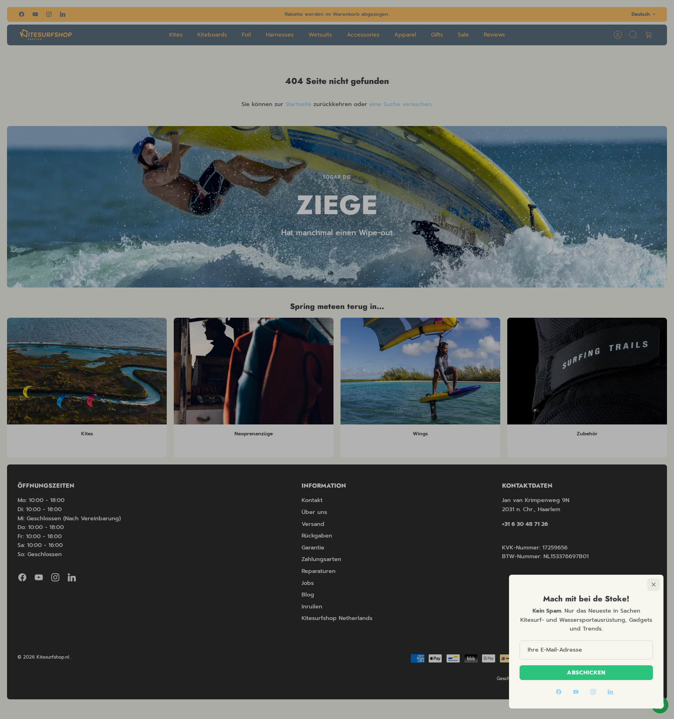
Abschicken (586, 672)
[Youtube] (576, 692)
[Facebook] (559, 692)
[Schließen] (653, 584)
